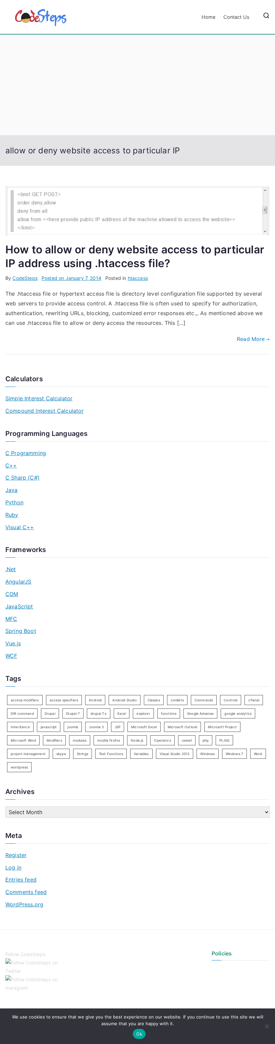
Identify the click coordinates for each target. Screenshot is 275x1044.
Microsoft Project (222, 727)
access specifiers (64, 700)
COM (11, 594)
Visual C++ (19, 527)
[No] (266, 1026)
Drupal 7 (73, 713)
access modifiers (25, 700)
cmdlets (177, 700)
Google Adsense (200, 713)
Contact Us (236, 17)
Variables (141, 754)
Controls (230, 700)
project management (28, 754)
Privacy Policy (227, 970)
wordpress (19, 767)
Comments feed (26, 892)
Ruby (11, 514)
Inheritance (20, 727)
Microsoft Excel (144, 727)
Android (95, 700)
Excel (121, 713)
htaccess (138, 278)
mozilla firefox (108, 740)
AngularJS (18, 581)
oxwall (187, 740)
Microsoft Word (23, 740)
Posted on (71, 278)
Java (11, 490)
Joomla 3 (96, 727)
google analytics (238, 713)
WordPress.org (24, 904)
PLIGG (224, 740)
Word (258, 754)
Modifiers (54, 740)
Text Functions (111, 754)
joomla (72, 727)
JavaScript (19, 606)
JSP (117, 727)
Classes (154, 700)
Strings (82, 754)
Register (15, 855)
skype (61, 754)
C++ (11, 465)
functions (168, 713)
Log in (13, 867)
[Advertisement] (137, 85)
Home (209, 17)
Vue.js (13, 643)
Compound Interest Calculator (44, 410)
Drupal (50, 713)
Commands (204, 700)
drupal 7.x (99, 713)
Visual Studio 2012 (175, 754)
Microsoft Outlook (183, 727)
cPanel (253, 700)
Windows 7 (234, 754)
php (206, 740)
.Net (10, 569)
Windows (207, 754)
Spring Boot (20, 631)
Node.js (137, 740)
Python (14, 502)
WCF (11, 655)
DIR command (22, 713)
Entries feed (21, 879)
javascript (49, 727)
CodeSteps (24, 278)
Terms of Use (226, 981)
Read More (251, 339)
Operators (162, 740)
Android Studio (124, 700)
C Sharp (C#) (22, 477)
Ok (139, 1034)
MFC (11, 618)
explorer (143, 713)
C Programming (25, 453)
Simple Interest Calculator (38, 398)
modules (80, 740)
